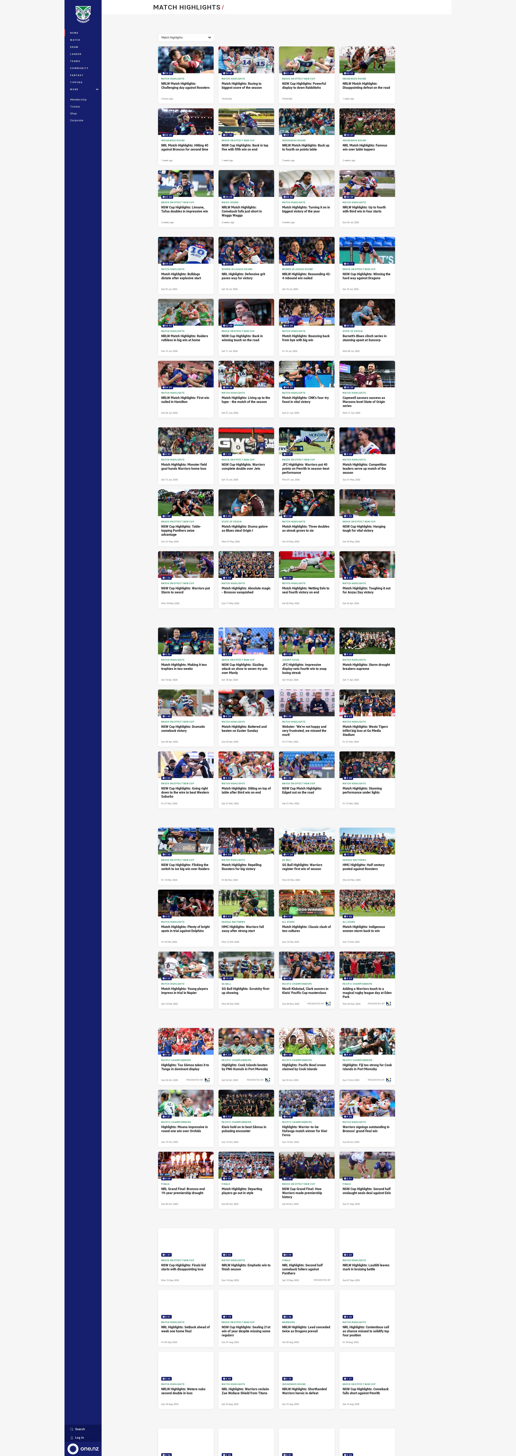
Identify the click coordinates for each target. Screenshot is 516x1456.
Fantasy (76, 75)
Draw (74, 46)
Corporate (76, 120)
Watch (75, 39)
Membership (78, 99)
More (74, 89)
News (74, 32)
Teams (75, 61)
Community (79, 68)
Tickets (75, 106)
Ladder (76, 53)
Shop (73, 113)
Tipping (76, 82)
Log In (79, 1437)
